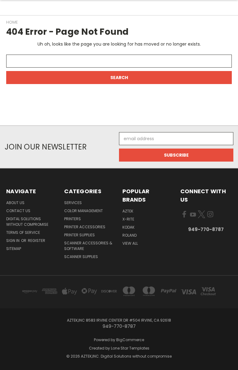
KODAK (128, 227)
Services (73, 202)
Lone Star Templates (130, 348)
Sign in (13, 240)
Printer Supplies (79, 235)
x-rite (128, 219)
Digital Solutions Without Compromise (27, 221)
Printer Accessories (84, 227)
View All (130, 243)
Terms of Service (23, 232)
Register (36, 240)
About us (15, 202)
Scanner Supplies (81, 256)
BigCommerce (130, 339)
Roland (129, 235)
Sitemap (13, 248)
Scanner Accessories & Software (88, 245)
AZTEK (127, 211)
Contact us (18, 210)
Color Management (83, 210)
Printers (72, 218)
